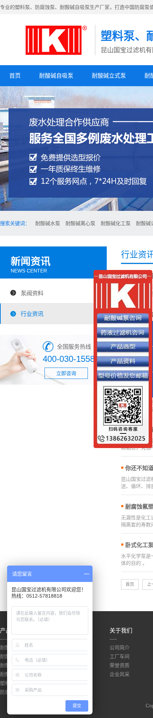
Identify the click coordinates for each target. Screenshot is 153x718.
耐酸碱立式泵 (109, 76)
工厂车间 (120, 656)
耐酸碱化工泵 (116, 223)
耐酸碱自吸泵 (56, 76)
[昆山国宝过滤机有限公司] (47, 57)
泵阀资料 (32, 293)
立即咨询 (66, 373)
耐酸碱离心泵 (80, 223)
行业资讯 (32, 314)
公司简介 (120, 647)
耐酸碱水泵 (47, 223)
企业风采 (120, 674)
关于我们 (121, 631)
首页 (15, 76)
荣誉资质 (120, 665)
